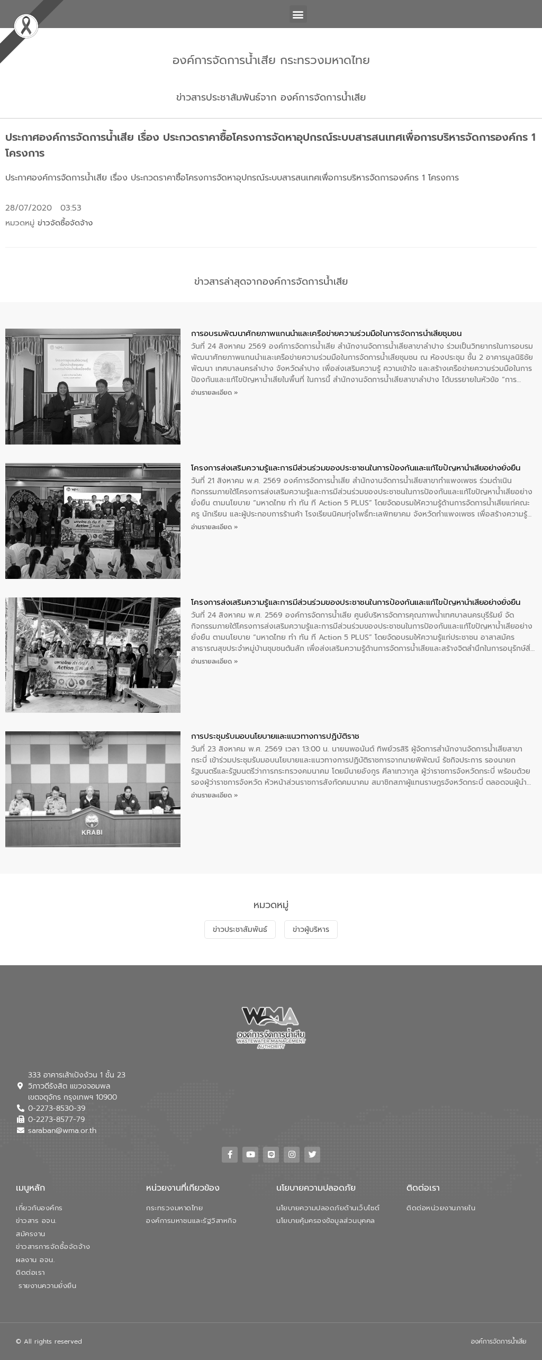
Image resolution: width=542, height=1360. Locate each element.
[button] (298, 14)
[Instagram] (292, 1155)
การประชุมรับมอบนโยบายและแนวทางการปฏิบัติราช (275, 736)
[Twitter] (312, 1155)
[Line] (271, 1155)
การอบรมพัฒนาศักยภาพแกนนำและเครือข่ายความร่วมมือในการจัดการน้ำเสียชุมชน (326, 333)
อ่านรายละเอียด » (214, 392)
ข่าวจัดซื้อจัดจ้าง (65, 223)
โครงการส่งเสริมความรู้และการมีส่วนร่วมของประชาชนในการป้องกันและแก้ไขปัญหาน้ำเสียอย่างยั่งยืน (355, 468)
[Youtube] (250, 1155)
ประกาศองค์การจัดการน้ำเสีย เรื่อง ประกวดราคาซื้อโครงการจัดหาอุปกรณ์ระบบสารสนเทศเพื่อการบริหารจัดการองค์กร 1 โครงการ (232, 177)
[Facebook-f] (230, 1155)
